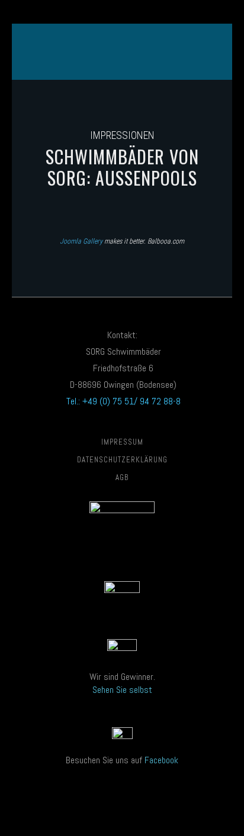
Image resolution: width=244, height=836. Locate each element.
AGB (122, 477)
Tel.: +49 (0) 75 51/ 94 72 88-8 (122, 401)
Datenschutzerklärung (122, 460)
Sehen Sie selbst (122, 689)
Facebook (161, 760)
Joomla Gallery (81, 241)
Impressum (122, 442)
